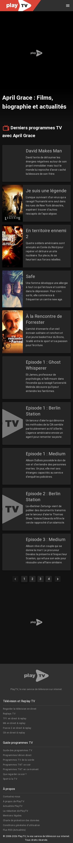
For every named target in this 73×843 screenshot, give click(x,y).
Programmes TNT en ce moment (21, 769)
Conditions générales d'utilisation (21, 825)
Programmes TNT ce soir (17, 764)
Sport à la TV (10, 779)
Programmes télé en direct (17, 755)
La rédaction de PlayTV (15, 811)
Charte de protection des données (21, 820)
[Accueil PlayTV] (36, 676)
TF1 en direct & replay (14, 718)
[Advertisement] (36, 53)
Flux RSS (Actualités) (14, 830)
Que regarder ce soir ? (15, 774)
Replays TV (9, 713)
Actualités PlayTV (13, 806)
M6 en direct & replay (14, 723)
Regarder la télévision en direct (19, 709)
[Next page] (58, 579)
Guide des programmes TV (17, 750)
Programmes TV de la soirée (18, 760)
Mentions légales (12, 815)
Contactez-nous (11, 796)
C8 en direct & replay (14, 732)
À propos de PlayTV (13, 801)
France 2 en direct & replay (17, 728)
